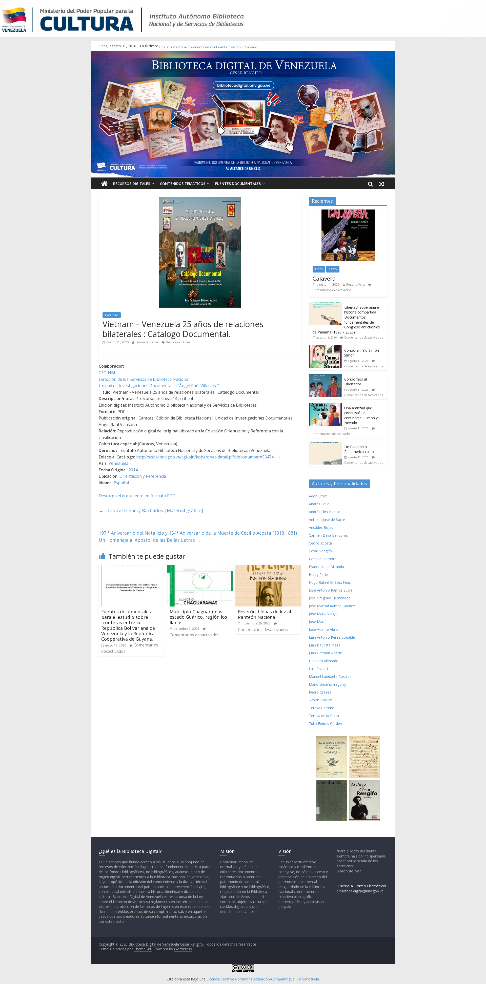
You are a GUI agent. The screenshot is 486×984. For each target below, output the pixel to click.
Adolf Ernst (318, 496)
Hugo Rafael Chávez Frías (330, 582)
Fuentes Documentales (238, 183)
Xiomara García (147, 342)
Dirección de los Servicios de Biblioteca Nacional (144, 379)
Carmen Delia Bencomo (328, 535)
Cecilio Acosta (320, 543)
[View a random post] (381, 183)
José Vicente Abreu (324, 629)
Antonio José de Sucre (327, 519)
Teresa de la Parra (324, 715)
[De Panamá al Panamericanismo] (325, 444)
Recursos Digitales (131, 183)
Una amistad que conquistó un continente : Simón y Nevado (361, 415)
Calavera (324, 278)
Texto (333, 269)
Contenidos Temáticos (182, 183)
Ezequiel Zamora (322, 558)
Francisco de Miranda (326, 566)
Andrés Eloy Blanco (324, 511)
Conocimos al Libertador (179, 46)
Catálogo (111, 315)
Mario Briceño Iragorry (327, 684)
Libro (319, 269)
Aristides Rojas (321, 527)
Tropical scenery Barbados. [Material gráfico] (151, 510)
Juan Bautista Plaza (324, 645)
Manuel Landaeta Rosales (330, 676)
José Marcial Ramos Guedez (332, 605)
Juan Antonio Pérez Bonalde (332, 637)
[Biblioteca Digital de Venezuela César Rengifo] (243, 54)
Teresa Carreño (321, 707)
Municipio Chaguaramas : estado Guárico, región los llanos (198, 617)
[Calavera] (348, 212)
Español (121, 483)
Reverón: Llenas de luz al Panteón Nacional (264, 614)
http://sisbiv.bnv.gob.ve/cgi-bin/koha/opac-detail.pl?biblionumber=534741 (206, 457)
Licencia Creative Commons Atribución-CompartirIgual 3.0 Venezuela (263, 979)
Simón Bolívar (320, 700)
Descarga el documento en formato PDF (137, 495)
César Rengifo (320, 551)
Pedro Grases (320, 692)
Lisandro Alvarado (323, 660)
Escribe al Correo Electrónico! (362, 886)
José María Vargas (323, 613)
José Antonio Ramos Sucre (331, 590)
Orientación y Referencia (142, 476)
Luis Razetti (318, 668)
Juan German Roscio (325, 653)
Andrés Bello (319, 503)
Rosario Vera (355, 284)
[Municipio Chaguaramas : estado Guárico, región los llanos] (200, 568)
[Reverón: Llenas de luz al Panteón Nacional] (268, 568)
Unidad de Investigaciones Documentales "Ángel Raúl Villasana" (159, 385)
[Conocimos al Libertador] (325, 376)
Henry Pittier (319, 574)
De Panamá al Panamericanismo (359, 449)
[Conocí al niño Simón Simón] (325, 348)
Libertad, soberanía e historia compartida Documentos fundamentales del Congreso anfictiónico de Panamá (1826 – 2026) (346, 319)
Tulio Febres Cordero (326, 723)
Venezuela (118, 463)
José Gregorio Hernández (329, 598)
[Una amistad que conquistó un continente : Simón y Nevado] (325, 405)
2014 (133, 470)
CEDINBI (107, 372)
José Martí (317, 621)
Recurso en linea (178, 342)
